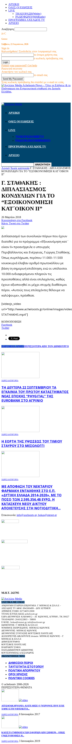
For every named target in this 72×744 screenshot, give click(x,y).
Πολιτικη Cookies (21, 678)
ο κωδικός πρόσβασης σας (48, 58)
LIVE (11, 10)
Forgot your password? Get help (19, 65)
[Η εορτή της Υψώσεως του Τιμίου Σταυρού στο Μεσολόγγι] (20, 431)
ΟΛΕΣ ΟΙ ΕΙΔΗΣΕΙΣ (20, 7)
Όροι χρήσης (18, 674)
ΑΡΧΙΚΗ (13, 4)
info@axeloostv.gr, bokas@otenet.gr (37, 515)
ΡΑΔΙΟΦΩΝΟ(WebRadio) (30, 16)
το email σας (41, 75)
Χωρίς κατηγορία (9, 380)
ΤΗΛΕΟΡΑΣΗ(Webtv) (28, 13)
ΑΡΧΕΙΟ (13, 23)
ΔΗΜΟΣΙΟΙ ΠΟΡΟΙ (20, 663)
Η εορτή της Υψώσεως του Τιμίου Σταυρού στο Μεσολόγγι (31, 443)
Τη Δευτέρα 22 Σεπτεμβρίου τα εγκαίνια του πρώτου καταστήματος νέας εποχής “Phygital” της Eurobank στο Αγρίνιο (35, 394)
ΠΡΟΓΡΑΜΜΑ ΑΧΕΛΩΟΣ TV (26, 19)
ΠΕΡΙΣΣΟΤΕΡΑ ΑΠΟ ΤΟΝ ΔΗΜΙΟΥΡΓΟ (46, 346)
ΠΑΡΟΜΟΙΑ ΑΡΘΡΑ (12, 346)
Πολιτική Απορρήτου (24, 670)
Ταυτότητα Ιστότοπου (26, 667)
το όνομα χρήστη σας (45, 54)
